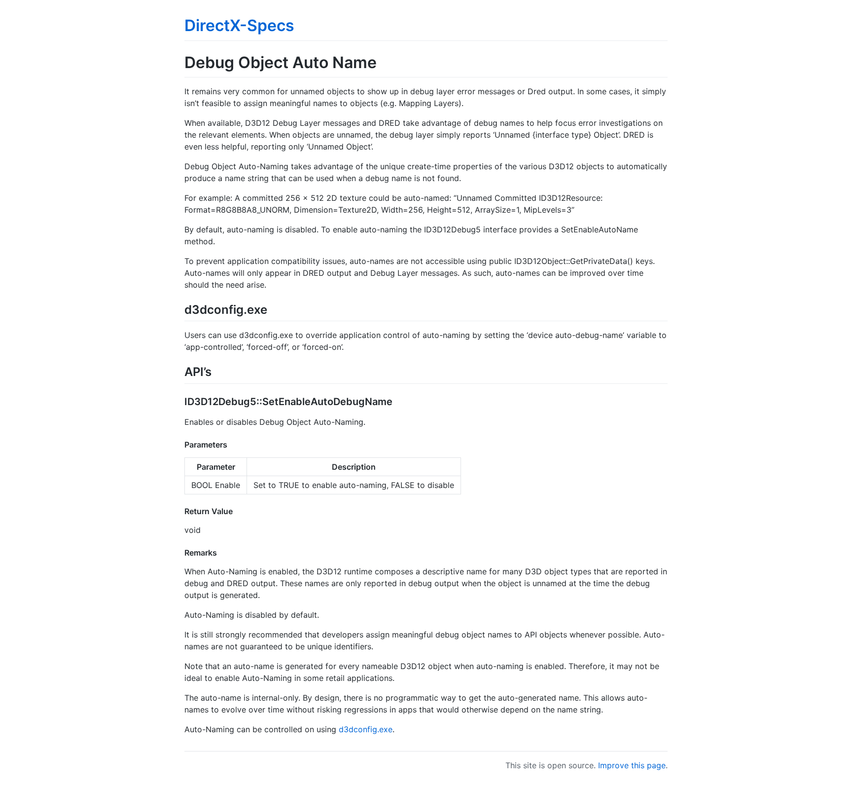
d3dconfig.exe (365, 729)
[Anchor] (273, 308)
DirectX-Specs (239, 25)
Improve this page (632, 765)
